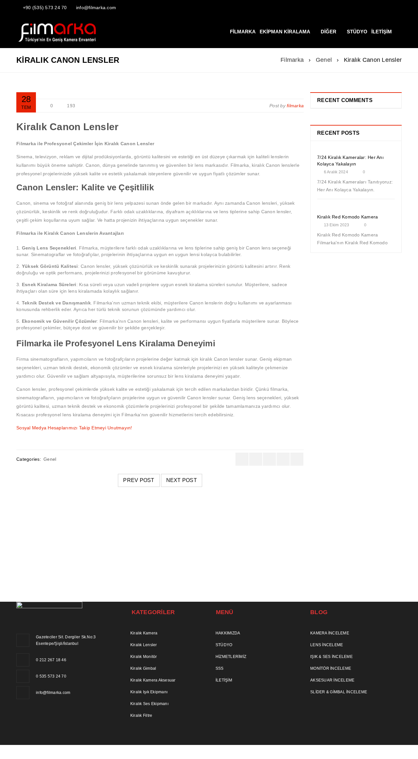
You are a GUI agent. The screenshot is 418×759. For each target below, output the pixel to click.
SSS (220, 668)
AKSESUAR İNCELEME (332, 680)
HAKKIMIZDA (228, 633)
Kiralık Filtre (141, 715)
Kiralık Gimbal (143, 668)
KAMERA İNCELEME (329, 633)
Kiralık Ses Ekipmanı (149, 703)
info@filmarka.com (96, 7)
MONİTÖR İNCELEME (330, 668)
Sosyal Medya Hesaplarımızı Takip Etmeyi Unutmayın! (74, 427)
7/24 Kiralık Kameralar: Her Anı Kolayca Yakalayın (110, 538)
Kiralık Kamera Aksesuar (153, 680)
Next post (181, 480)
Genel (324, 60)
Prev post (138, 480)
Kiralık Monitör (143, 656)
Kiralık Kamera (144, 633)
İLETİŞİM (224, 680)
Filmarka (292, 60)
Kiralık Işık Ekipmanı (149, 692)
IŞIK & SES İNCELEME (331, 656)
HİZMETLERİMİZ (231, 656)
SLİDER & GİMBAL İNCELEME (338, 692)
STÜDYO (224, 645)
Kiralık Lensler (143, 645)
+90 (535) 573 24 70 (45, 7)
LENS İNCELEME (326, 645)
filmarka (295, 105)
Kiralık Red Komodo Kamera (347, 216)
